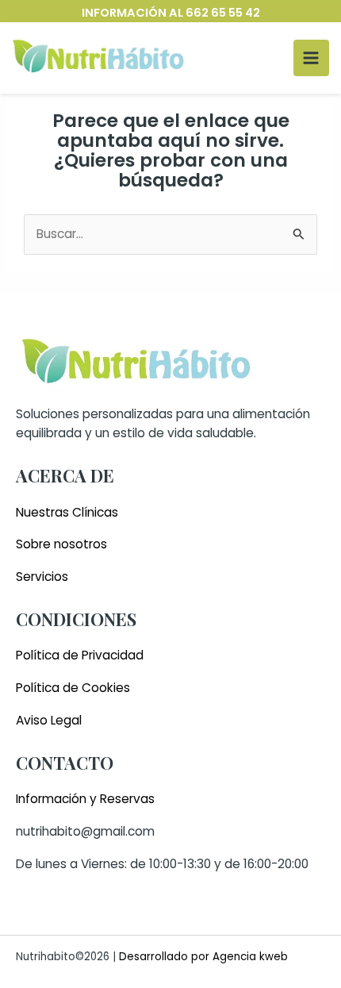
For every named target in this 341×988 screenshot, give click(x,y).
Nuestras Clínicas (67, 512)
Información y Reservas (85, 798)
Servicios (42, 576)
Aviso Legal (49, 720)
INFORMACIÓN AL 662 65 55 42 (171, 13)
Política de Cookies (73, 687)
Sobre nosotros (61, 544)
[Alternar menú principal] (311, 57)
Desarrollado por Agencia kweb (202, 956)
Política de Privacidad (80, 655)
